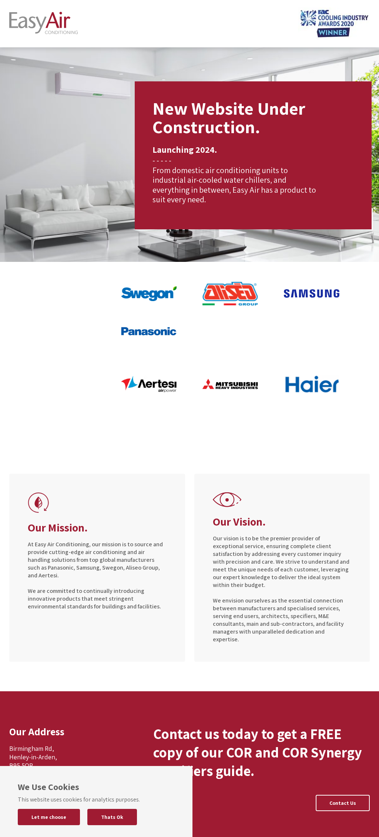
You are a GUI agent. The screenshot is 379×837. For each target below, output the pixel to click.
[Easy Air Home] (43, 24)
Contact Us (342, 803)
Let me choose (48, 817)
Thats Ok (112, 817)
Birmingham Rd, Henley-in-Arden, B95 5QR (33, 757)
